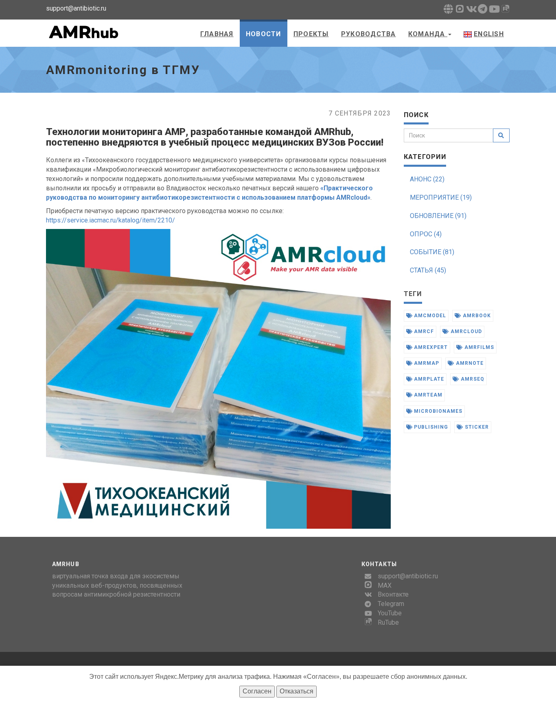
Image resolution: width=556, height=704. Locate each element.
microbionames (437, 411)
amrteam (427, 395)
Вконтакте (393, 594)
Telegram (391, 604)
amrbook (476, 315)
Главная (217, 34)
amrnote (469, 363)
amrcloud (465, 331)
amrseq (471, 379)
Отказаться (296, 691)
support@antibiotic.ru (408, 576)
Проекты (311, 34)
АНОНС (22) (427, 179)
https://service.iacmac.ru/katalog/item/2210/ (110, 220)
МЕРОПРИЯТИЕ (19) (441, 197)
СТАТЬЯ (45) (428, 270)
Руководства (368, 34)
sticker (476, 427)
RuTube (388, 622)
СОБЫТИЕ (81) (432, 252)
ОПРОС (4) (426, 234)
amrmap (425, 363)
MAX (385, 585)
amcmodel (429, 315)
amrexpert (430, 347)
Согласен (257, 691)
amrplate (428, 379)
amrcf (423, 331)
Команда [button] (427, 34)
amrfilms (478, 347)
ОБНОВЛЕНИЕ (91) (438, 216)
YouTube (390, 613)
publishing (430, 427)
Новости (263, 34)
